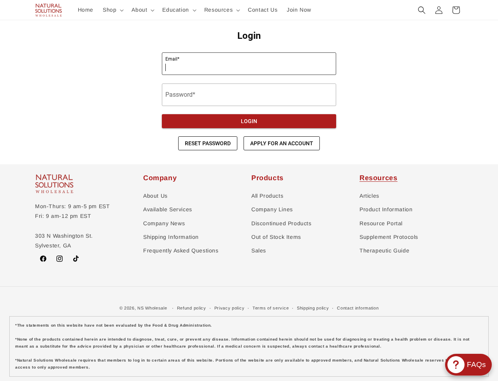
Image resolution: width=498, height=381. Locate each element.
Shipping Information (171, 237)
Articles (369, 196)
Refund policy (191, 308)
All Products (267, 196)
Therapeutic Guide (384, 250)
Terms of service (271, 308)
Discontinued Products (281, 223)
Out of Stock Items (276, 237)
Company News (164, 223)
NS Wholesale (152, 308)
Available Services (167, 209)
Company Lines (272, 209)
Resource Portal (381, 223)
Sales (258, 250)
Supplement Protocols (388, 237)
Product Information (385, 209)
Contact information (358, 308)
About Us (155, 196)
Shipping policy (313, 308)
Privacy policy (229, 308)
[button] (112, 10)
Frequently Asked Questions (181, 250)
